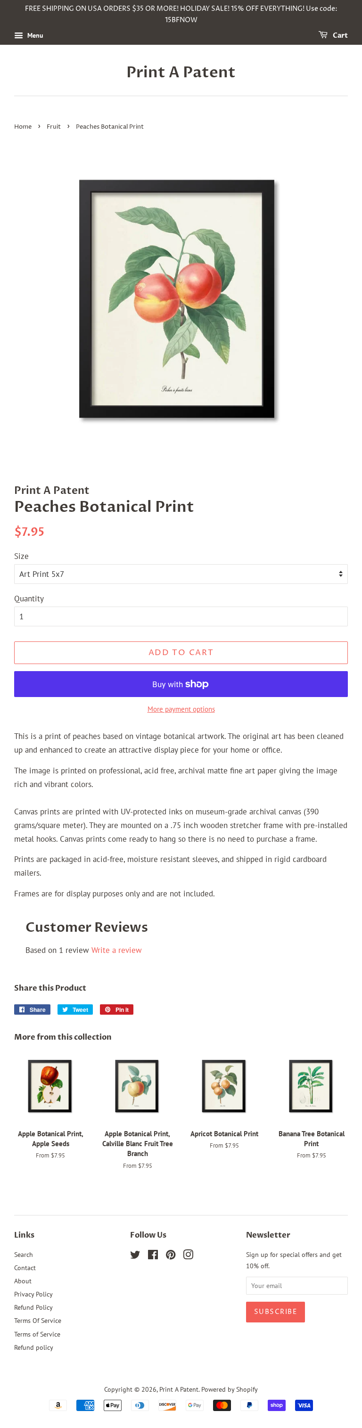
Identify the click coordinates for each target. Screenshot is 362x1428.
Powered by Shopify (229, 1389)
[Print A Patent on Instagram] (188, 1256)
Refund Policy (33, 1307)
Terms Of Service (37, 1320)
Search (23, 1254)
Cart (339, 35)
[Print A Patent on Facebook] (153, 1256)
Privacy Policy (33, 1293)
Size (21, 556)
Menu (34, 35)
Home (23, 127)
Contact (25, 1267)
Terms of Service (37, 1334)
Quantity (29, 598)
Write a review (116, 950)
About (23, 1280)
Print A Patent (181, 73)
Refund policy (33, 1347)
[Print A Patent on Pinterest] (170, 1256)
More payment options (181, 709)
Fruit (54, 127)
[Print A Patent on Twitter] (135, 1256)
